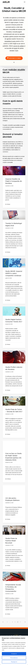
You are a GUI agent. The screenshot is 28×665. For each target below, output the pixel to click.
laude (15, 48)
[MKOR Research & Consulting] (6, 2)
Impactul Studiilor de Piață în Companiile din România (13, 181)
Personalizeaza (14, 657)
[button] (24, 2)
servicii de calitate (18, 46)
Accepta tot (14, 653)
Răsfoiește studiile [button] (15, 58)
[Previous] (3, 622)
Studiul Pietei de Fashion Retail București (11, 541)
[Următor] (24, 622)
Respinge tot (14, 661)
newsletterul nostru (10, 41)
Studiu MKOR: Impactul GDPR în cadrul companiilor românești (13, 273)
